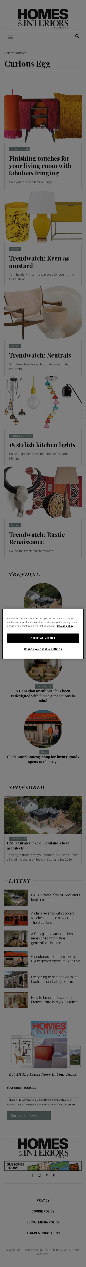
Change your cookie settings (43, 648)
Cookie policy (65, 625)
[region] (43, 633)
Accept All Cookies (43, 637)
